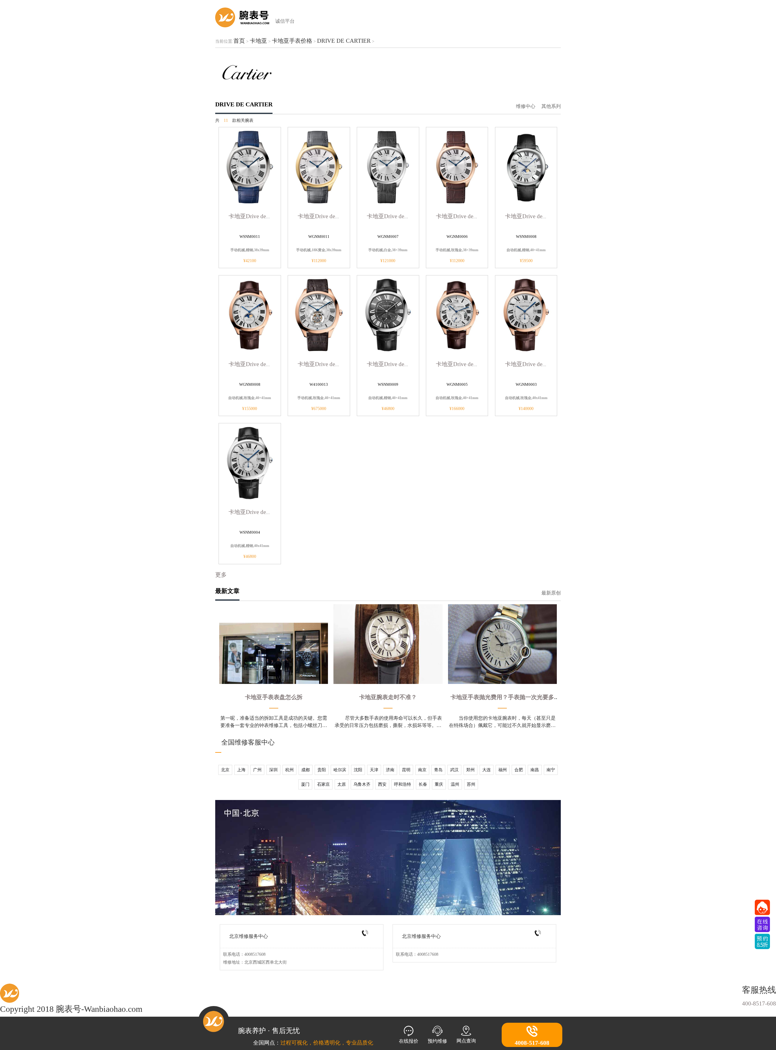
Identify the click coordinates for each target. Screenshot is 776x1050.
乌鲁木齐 (361, 784)
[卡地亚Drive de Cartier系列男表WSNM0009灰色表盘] (388, 314)
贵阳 (321, 770)
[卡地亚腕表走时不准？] (387, 644)
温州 (455, 784)
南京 (422, 770)
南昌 (534, 770)
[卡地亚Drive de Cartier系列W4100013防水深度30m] (319, 314)
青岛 (438, 770)
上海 (241, 770)
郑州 (470, 770)
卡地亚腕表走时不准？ (388, 697)
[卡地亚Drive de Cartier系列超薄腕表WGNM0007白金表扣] (388, 166)
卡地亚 (258, 41)
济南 (390, 770)
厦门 (305, 784)
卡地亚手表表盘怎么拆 (274, 697)
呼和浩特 (402, 784)
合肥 (518, 770)
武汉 (454, 770)
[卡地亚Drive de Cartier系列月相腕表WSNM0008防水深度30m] (526, 166)
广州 (257, 770)
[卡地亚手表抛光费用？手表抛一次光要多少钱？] (502, 644)
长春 (423, 784)
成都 (305, 770)
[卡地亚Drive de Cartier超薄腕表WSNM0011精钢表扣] (249, 166)
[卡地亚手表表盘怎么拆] (273, 653)
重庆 (439, 784)
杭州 (289, 770)
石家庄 (323, 784)
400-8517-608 (759, 1003)
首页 (239, 41)
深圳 (273, 770)
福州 (502, 770)
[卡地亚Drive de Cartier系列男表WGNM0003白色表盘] (526, 314)
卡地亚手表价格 (292, 41)
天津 (374, 770)
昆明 (406, 770)
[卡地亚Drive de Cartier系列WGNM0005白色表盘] (457, 314)
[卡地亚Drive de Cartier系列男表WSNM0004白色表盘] (249, 462)
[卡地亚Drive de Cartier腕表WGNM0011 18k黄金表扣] (319, 166)
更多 (221, 575)
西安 (382, 784)
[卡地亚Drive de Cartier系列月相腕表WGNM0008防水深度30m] (249, 314)
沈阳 (358, 770)
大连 (486, 770)
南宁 (551, 770)
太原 (341, 784)
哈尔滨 (339, 770)
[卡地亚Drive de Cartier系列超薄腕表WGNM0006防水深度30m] (457, 166)
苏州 (471, 784)
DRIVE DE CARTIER (344, 41)
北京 (225, 770)
